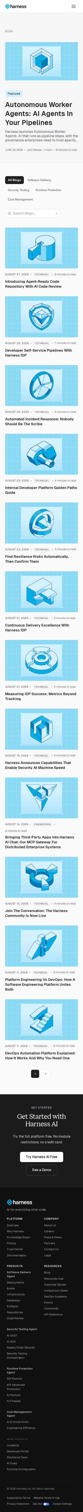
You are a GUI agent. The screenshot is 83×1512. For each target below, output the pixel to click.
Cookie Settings (62, 1503)
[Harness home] (17, 6)
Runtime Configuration (21, 1469)
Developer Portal (18, 1451)
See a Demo (41, 1170)
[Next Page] (46, 1074)
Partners (49, 1243)
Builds (11, 1288)
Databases (13, 1300)
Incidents (13, 1445)
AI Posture (13, 1395)
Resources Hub (53, 1278)
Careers (49, 1231)
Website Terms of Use (47, 1497)
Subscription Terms (18, 1497)
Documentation (16, 1255)
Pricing (11, 1243)
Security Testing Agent (22, 1329)
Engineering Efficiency (21, 1427)
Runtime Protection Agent (20, 1370)
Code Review (15, 1318)
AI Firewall (14, 1401)
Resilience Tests (17, 1457)
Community (51, 1308)
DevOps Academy (55, 1296)
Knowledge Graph (18, 1237)
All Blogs (14, 180)
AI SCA (11, 1341)
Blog (47, 1272)
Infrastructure (16, 1294)
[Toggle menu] (73, 6)
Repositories (15, 1312)
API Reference (53, 1314)
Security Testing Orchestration (17, 1355)
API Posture (14, 1378)
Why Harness (15, 1231)
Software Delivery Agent (19, 1274)
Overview (13, 1225)
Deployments (15, 1282)
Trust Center (15, 1249)
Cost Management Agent (19, 1413)
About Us (50, 1225)
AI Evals (12, 1463)
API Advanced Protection (16, 1387)
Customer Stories (55, 1284)
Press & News (53, 1237)
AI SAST (12, 1335)
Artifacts (12, 1306)
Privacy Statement (18, 1503)
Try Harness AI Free (41, 1157)
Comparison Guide (56, 1290)
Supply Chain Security (21, 1347)
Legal (47, 1255)
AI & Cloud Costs (18, 1422)
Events (48, 1302)
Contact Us (51, 1249)
